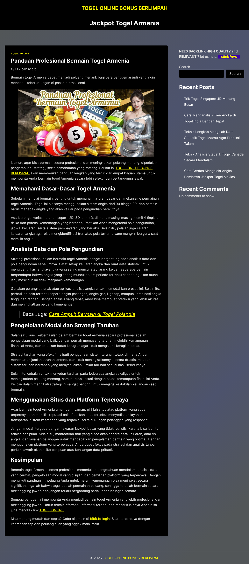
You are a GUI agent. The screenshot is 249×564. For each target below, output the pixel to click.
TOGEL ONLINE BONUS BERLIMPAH (131, 558)
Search (184, 67)
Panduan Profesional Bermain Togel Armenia (70, 60)
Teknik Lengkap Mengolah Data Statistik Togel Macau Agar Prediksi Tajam (212, 138)
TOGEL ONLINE (20, 53)
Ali (16, 69)
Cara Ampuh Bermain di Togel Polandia (92, 314)
